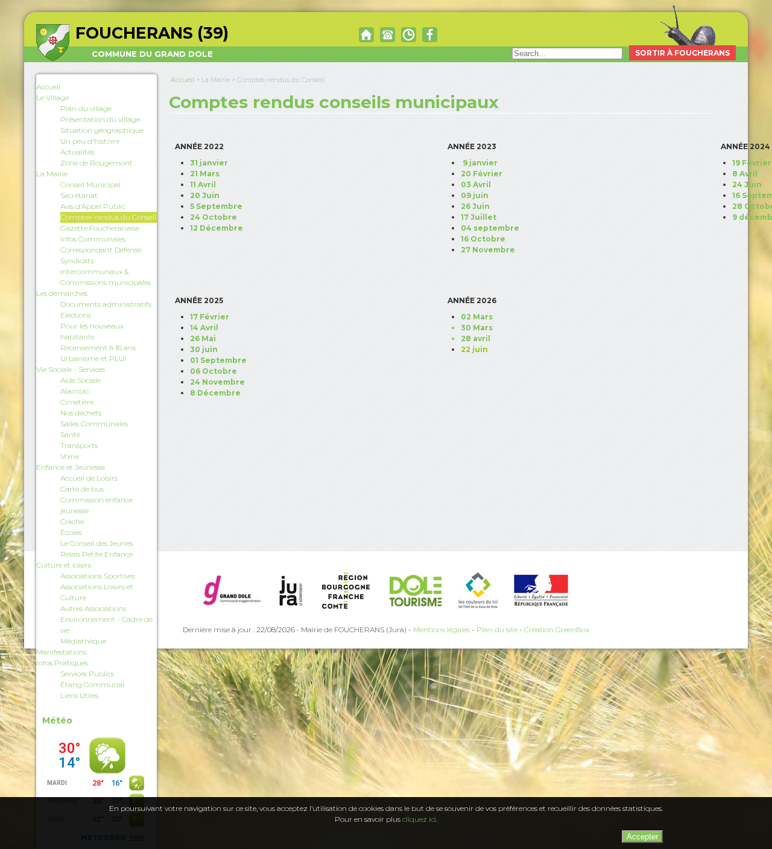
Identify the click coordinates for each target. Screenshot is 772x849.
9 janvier (480, 162)
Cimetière (76, 401)
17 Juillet (478, 217)
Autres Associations (93, 608)
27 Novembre (488, 249)
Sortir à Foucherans (682, 52)
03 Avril (476, 184)
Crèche (72, 521)
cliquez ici (419, 819)
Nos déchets (80, 412)
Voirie (69, 456)
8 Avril (745, 173)
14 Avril (204, 327)
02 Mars (477, 316)
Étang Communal (92, 684)
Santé (70, 434)
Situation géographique (102, 130)
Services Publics (87, 673)
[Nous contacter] (387, 34)
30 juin (204, 349)
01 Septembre (218, 360)
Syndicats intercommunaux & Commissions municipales (105, 271)
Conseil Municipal (90, 184)
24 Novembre (217, 381)
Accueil (48, 86)
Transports (79, 445)
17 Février (209, 316)
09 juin (475, 195)
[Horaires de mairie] (408, 34)
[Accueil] (366, 34)
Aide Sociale (80, 380)
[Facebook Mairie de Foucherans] (429, 34)
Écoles (70, 532)
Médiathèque (83, 641)
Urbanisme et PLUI (93, 358)
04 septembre (490, 227)
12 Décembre (216, 227)
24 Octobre (213, 217)
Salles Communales (94, 423)
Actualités (77, 151)
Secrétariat (79, 195)
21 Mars (205, 173)
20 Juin (205, 195)
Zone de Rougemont (96, 162)
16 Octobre (483, 238)
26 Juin (475, 206)
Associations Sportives (97, 575)
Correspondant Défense (100, 249)
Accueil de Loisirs (89, 477)
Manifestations (61, 651)
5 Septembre (216, 206)
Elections (75, 314)
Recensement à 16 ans (98, 347)
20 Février (481, 173)
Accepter (642, 836)
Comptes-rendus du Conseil (108, 217)
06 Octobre (213, 371)
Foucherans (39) (152, 41)
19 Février (751, 162)
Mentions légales (441, 629)
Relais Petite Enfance (96, 554)
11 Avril (203, 184)
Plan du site (496, 629)
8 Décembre (215, 392)
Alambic (74, 391)
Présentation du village (100, 119)
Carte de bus (82, 488)
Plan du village (86, 108)
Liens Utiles (79, 695)
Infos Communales (92, 238)
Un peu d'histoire (89, 141)
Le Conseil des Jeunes (96, 543)
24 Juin (747, 184)
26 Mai (203, 338)
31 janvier (209, 162)
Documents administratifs (105, 304)
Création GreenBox (556, 629)
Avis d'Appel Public (92, 206)
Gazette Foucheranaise (99, 227)
